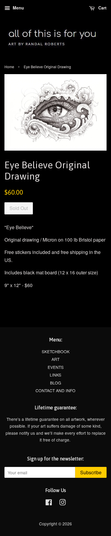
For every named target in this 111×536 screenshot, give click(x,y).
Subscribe (91, 472)
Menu (18, 8)
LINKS (55, 375)
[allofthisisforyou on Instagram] (62, 503)
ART (55, 359)
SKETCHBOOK (56, 351)
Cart (102, 8)
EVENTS (56, 367)
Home (9, 66)
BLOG (55, 383)
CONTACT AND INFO (55, 390)
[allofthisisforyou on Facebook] (48, 503)
